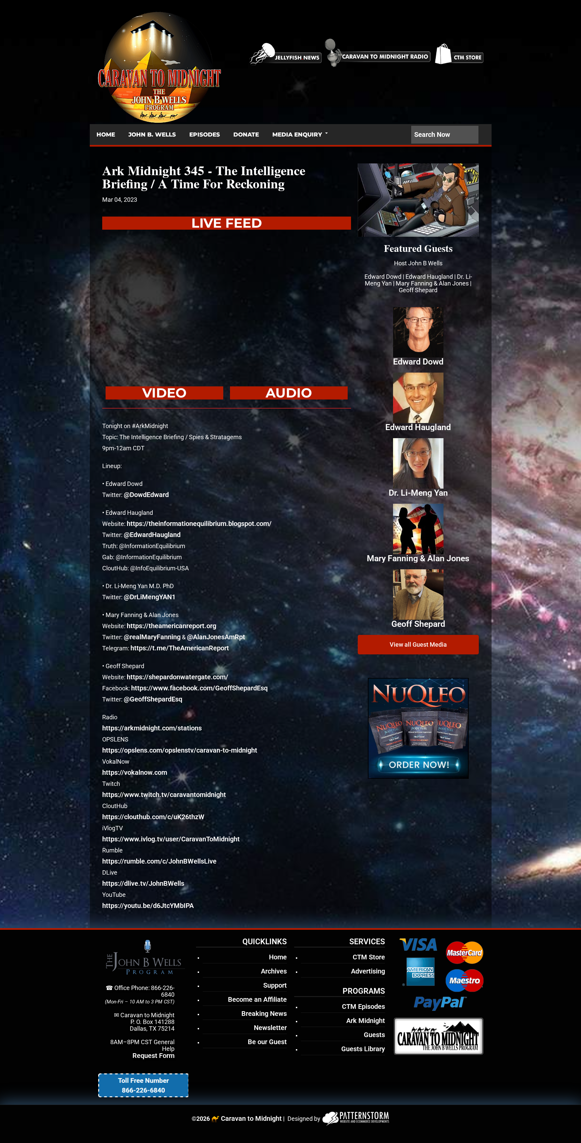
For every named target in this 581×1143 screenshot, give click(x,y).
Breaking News (264, 1013)
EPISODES (204, 134)
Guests (374, 1035)
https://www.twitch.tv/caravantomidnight (164, 795)
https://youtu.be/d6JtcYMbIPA (148, 906)
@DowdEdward (146, 495)
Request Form (153, 1056)
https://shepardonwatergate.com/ (177, 677)
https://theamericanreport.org (171, 626)
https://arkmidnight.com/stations (152, 728)
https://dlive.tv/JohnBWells (143, 883)
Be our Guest (267, 1042)
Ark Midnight (365, 1021)
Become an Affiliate (257, 999)
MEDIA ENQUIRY (297, 134)
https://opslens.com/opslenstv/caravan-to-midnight (179, 750)
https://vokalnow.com (134, 772)
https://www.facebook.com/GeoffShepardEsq (199, 688)
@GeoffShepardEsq (153, 699)
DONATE (246, 134)
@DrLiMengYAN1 (150, 597)
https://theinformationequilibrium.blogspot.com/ (199, 524)
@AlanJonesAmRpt (216, 637)
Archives (274, 971)
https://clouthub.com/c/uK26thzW (153, 817)
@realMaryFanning (152, 637)
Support (275, 985)
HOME (105, 134)
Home (278, 957)
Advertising (368, 971)
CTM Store (369, 957)
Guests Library (363, 1049)
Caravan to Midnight (251, 1118)
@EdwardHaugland (152, 535)
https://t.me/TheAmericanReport (179, 648)
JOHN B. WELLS (152, 134)
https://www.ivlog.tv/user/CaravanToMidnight (171, 839)
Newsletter (270, 1028)
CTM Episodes (363, 1006)
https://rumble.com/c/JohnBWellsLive (159, 861)
